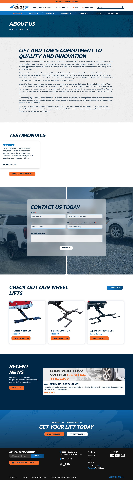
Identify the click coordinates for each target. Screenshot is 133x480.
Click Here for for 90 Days (96, 466)
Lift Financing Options (24, 462)
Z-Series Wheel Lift (60, 330)
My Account (89, 7)
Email (69, 213)
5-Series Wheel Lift (21, 330)
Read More (48, 392)
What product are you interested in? (81, 223)
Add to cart (20, 338)
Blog (89, 458)
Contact (91, 462)
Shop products (53, 434)
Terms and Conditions (39, 477)
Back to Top (115, 477)
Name (33, 213)
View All (15, 388)
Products (91, 452)
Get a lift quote (76, 434)
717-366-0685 (63, 7)
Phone (33, 223)
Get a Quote (98, 338)
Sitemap (24, 477)
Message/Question (38, 233)
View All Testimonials (21, 174)
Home (12, 29)
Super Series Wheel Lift (102, 330)
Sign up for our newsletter (22, 452)
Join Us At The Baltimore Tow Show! (66, 1)
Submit (65, 248)
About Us (91, 455)
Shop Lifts (114, 287)
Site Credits (13, 477)
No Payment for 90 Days (42, 7)
